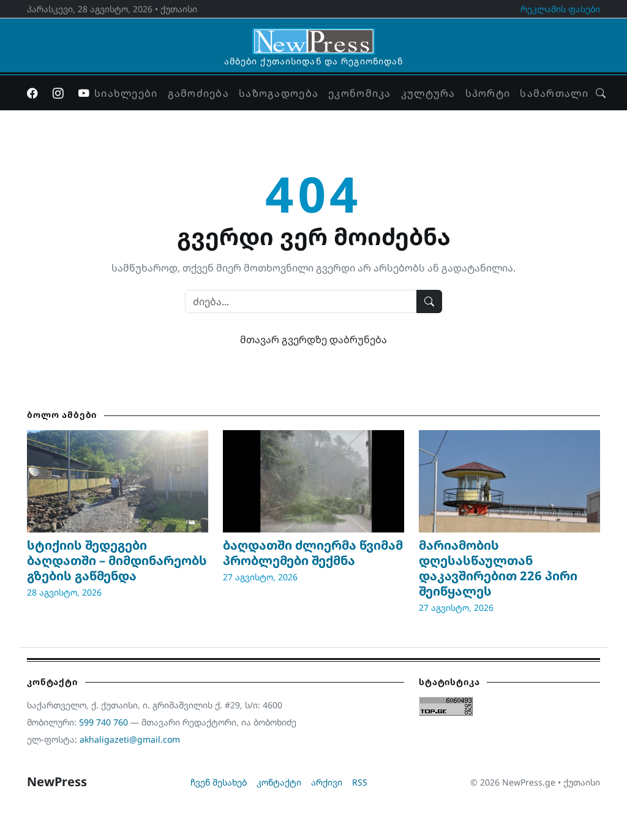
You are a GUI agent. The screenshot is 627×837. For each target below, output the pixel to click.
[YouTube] (83, 93)
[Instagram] (58, 93)
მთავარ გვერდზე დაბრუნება (313, 339)
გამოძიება (199, 93)
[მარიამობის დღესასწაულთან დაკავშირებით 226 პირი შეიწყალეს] (509, 481)
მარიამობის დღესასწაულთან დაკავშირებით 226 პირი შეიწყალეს (498, 568)
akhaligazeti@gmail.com (130, 739)
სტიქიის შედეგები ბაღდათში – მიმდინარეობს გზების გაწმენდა (117, 560)
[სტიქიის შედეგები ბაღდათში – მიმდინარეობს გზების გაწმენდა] (117, 481)
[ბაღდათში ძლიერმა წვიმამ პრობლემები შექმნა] (313, 481)
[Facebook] (32, 93)
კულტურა (428, 93)
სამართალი (554, 93)
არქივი (326, 782)
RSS (359, 782)
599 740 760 (103, 722)
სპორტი (488, 93)
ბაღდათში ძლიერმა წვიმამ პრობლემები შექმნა (313, 553)
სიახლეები (126, 93)
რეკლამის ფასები (560, 9)
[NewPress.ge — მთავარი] (313, 35)
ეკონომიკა (359, 93)
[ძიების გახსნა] (600, 93)
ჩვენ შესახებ (218, 782)
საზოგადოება (278, 93)
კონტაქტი (279, 782)
